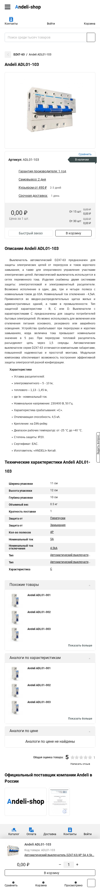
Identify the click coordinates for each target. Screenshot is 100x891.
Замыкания (58, 525)
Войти (51, 23)
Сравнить (11, 885)
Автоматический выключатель (71, 555)
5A (52, 539)
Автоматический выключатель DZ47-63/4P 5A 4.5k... (59, 855)
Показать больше (80, 645)
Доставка (49, 834)
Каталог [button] (13, 834)
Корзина (89, 23)
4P (52, 532)
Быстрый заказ (31, 233)
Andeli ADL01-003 (39, 629)
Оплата (31, 834)
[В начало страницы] (91, 883)
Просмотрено (73, 885)
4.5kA (53, 548)
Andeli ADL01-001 (39, 595)
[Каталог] (7, 7)
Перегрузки (57, 518)
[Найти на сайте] (91, 37)
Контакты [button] (11, 23)
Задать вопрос (98, 445)
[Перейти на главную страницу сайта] (35, 7)
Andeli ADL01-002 (39, 612)
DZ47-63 (19, 54)
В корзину (73, 233)
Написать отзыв (80, 763)
